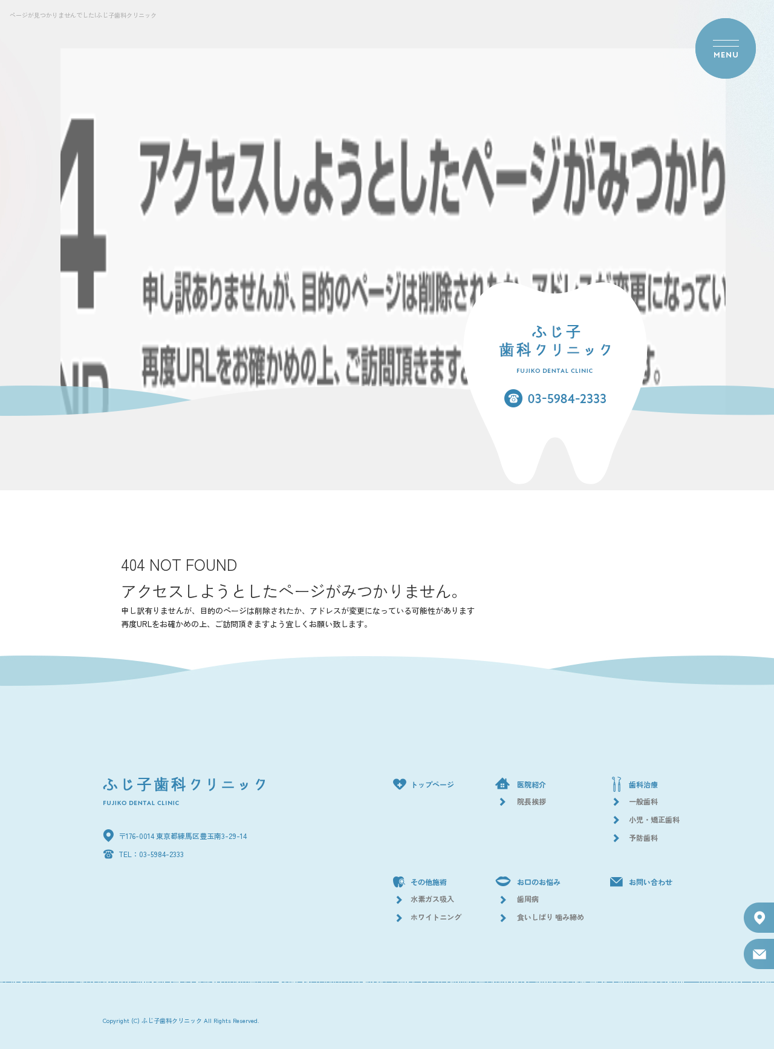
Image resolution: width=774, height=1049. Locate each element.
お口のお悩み (539, 881)
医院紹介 (531, 784)
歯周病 (528, 898)
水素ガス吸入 (432, 898)
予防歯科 (643, 837)
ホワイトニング (436, 917)
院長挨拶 (531, 801)
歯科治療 (643, 784)
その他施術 (429, 881)
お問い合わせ (650, 881)
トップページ (432, 784)
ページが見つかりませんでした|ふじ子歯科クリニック (83, 14)
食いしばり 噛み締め (550, 917)
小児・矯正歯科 (654, 819)
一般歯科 (643, 801)
